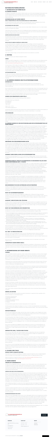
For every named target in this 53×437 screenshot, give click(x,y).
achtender (21, 435)
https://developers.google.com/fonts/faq (31, 357)
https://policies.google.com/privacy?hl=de (24, 358)
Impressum (35, 423)
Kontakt (44, 415)
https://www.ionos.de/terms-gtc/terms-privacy (15, 63)
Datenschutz (36, 424)
